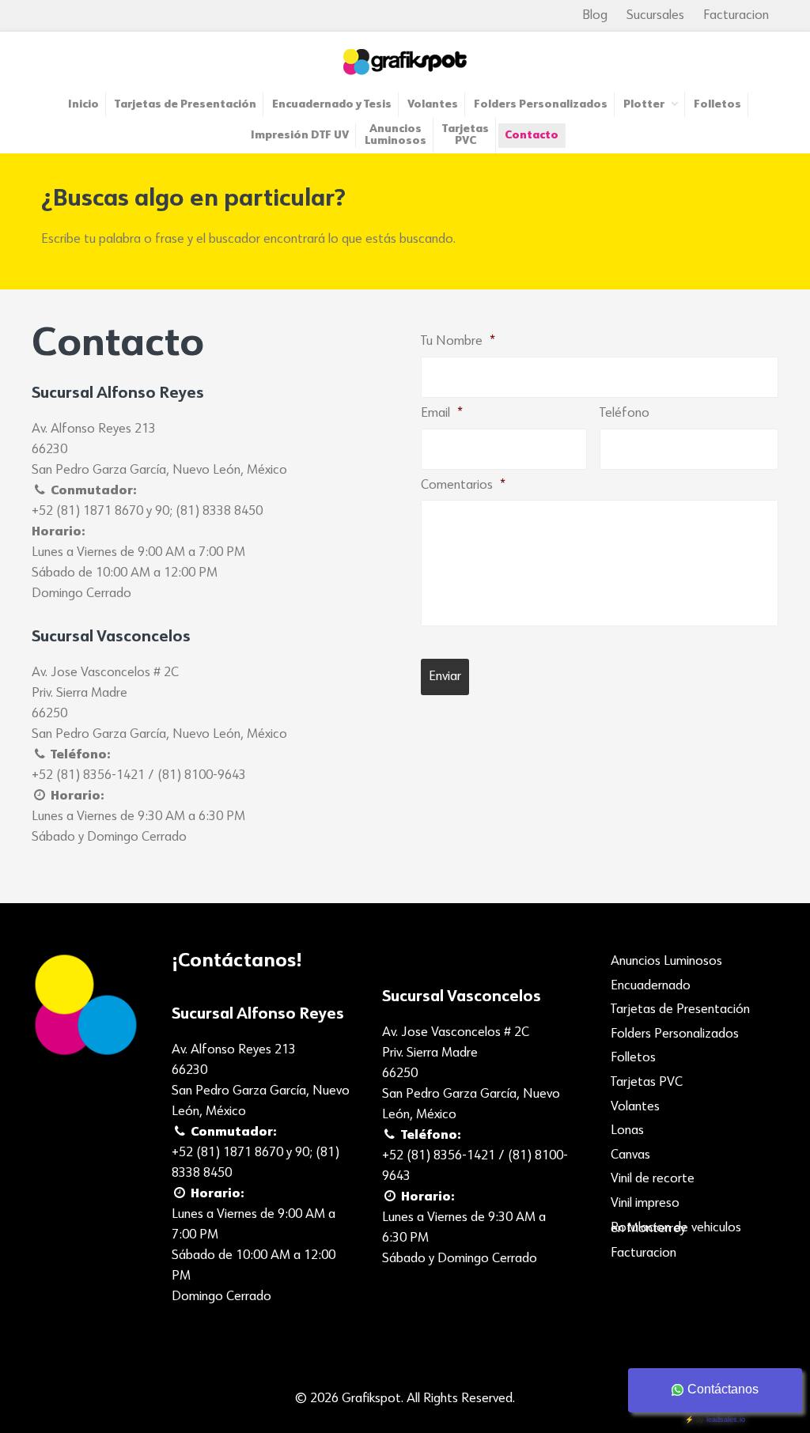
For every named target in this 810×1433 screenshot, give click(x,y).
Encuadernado (651, 986)
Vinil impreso (645, 1203)
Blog (595, 15)
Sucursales (655, 15)
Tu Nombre (458, 341)
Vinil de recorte (653, 1179)
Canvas (630, 1155)
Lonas (627, 1131)
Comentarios (463, 485)
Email (442, 413)
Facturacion (736, 15)
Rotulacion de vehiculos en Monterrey (676, 1229)
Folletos (633, 1058)
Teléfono (624, 413)
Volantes (635, 1107)
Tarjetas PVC (647, 1082)
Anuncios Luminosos (666, 961)
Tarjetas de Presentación (680, 1010)
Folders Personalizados (675, 1034)
